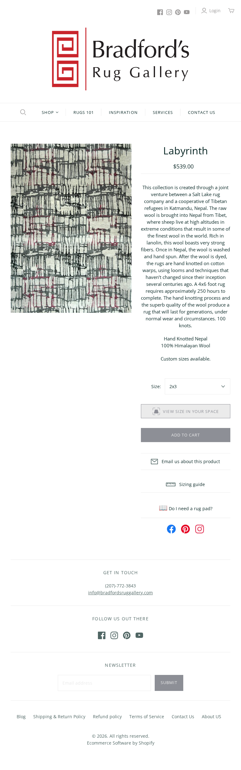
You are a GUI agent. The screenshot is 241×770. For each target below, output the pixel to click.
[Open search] (22, 112)
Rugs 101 (83, 112)
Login (215, 10)
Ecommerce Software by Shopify (120, 743)
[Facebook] (160, 12)
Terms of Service (146, 716)
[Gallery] (71, 228)
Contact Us (201, 112)
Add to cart (185, 435)
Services (163, 112)
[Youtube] (187, 12)
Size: (156, 386)
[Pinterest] (178, 12)
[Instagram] (169, 12)
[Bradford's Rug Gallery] (120, 59)
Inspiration (123, 112)
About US (211, 716)
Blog (21, 716)
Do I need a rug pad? (185, 508)
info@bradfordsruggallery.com (120, 593)
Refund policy (107, 716)
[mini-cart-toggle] (231, 10)
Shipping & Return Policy (59, 716)
